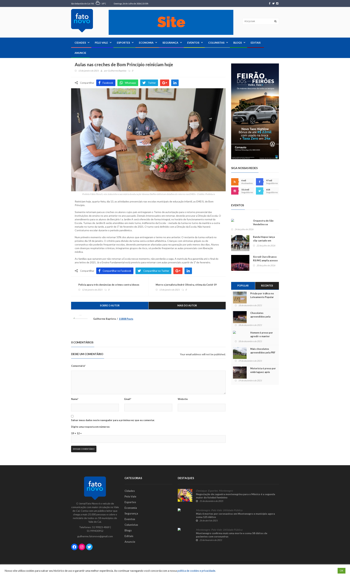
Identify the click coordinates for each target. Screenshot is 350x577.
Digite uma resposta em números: (90, 426)
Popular (243, 285)
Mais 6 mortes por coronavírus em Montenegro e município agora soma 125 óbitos (235, 515)
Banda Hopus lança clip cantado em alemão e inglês (264, 240)
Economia (146, 42)
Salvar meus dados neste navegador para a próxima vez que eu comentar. (113, 420)
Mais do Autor (187, 305)
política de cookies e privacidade (196, 570)
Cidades (80, 42)
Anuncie (80, 52)
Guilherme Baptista (117, 70)
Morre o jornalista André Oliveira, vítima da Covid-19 (186, 284)
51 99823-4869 (101, 527)
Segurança (170, 42)
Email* (127, 399)
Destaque (201, 490)
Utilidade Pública (232, 510)
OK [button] (341, 570)
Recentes (267, 285)
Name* (74, 399)
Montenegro (226, 490)
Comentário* (78, 365)
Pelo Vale (101, 42)
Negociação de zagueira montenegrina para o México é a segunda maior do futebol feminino (235, 496)
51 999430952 (95, 530)
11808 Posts (126, 318)
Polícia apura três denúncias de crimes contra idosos (108, 284)
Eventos (193, 42)
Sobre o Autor (110, 305)
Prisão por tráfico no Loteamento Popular (262, 295)
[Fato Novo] (82, 20)
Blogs (237, 42)
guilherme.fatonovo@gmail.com (95, 536)
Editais (255, 42)
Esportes (123, 42)
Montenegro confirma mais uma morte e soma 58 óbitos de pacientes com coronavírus (231, 535)
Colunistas (216, 42)
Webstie (183, 399)
